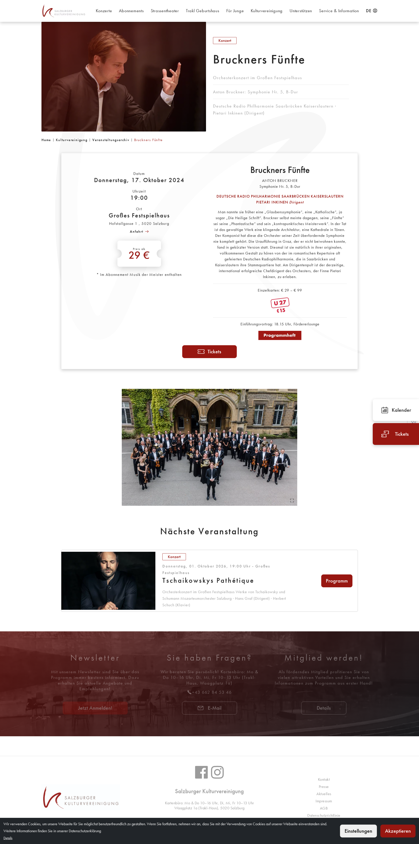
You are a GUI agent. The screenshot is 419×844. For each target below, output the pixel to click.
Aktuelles (323, 793)
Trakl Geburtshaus (202, 11)
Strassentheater (165, 11)
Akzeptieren (398, 830)
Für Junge (235, 11)
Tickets (214, 351)
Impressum (324, 800)
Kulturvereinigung (267, 11)
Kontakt (324, 779)
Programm (337, 580)
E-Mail (214, 707)
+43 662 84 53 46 (212, 692)
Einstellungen (358, 830)
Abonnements (131, 11)
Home (46, 140)
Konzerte (104, 11)
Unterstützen (301, 11)
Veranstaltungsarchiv (110, 140)
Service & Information (339, 11)
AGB (324, 808)
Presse (324, 786)
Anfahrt (136, 231)
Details (324, 707)
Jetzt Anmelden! (95, 707)
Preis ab (139, 254)
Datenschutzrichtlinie (323, 815)
